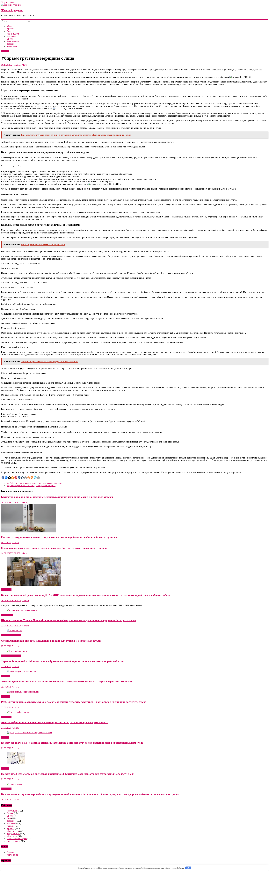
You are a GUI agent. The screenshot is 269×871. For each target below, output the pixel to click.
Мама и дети (13, 34)
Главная (10, 852)
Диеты (10, 39)
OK (188, 868)
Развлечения (13, 41)
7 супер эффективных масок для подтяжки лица (31, 485)
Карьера (10, 826)
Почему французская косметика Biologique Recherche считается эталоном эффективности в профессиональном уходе (72, 742)
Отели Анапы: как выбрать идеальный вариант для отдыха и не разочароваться (51, 640)
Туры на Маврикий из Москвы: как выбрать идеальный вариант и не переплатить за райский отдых (63, 661)
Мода (9, 26)
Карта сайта (12, 855)
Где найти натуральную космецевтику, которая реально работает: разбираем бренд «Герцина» (59, 537)
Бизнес (10, 813)
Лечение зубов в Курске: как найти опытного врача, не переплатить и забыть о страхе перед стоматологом (66, 681)
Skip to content (7, 2)
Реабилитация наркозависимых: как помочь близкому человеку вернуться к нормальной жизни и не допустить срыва (73, 701)
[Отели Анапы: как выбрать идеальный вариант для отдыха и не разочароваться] (14, 630)
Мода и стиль (13, 833)
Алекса (15, 542)
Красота (10, 28)
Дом (9, 818)
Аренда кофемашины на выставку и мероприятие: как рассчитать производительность (54, 722)
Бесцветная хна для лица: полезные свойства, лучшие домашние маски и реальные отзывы (57, 496)
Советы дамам (13, 841)
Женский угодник (12, 10)
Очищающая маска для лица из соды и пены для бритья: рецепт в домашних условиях (54, 547)
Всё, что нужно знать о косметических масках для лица (34, 483)
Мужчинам (12, 46)
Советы (10, 31)
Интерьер (11, 36)
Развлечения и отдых (11, 635)
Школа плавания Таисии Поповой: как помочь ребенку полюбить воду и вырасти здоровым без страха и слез (68, 620)
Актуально (6, 589)
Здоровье (11, 44)
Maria (24, 65)
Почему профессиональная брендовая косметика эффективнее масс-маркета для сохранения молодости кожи (67, 773)
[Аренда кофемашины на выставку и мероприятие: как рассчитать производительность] (18, 712)
